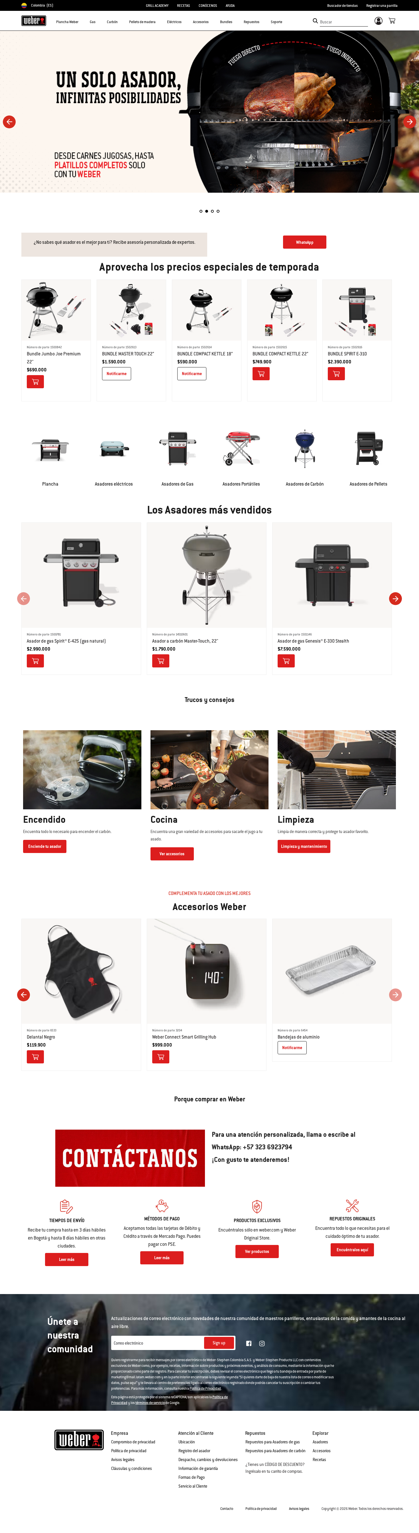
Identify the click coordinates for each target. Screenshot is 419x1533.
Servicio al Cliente (192, 1486)
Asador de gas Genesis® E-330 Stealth (313, 641)
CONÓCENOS (208, 5)
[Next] (409, 121)
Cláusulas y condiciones (131, 1468)
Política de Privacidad (205, 1388)
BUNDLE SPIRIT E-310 (347, 354)
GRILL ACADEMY (157, 5)
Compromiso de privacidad (133, 1442)
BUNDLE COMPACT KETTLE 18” (205, 354)
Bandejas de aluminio (299, 1037)
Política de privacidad (129, 1450)
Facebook (248, 1343)
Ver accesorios (172, 853)
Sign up (219, 1342)
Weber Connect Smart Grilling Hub (184, 1037)
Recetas (319, 1459)
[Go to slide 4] (218, 211)
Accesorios (322, 1450)
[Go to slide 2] (206, 211)
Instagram (262, 1343)
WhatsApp (305, 242)
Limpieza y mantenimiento (304, 846)
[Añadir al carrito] (35, 381)
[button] (82, 21)
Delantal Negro (41, 1037)
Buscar (326, 22)
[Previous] (9, 121)
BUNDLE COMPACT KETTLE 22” (280, 354)
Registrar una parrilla (382, 5)
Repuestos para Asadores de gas (272, 1442)
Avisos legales (123, 1459)
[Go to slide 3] (212, 211)
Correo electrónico (128, 1343)
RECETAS (183, 5)
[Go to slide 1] (201, 211)
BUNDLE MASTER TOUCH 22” (128, 354)
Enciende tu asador (44, 846)
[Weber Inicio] (33, 20)
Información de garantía (198, 1468)
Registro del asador (194, 1450)
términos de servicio (150, 1403)
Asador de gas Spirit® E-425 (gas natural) (66, 641)
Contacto (226, 1508)
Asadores (320, 1442)
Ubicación (186, 1442)
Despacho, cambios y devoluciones (208, 1459)
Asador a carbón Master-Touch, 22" (185, 641)
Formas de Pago (191, 1477)
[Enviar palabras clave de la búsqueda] (315, 20)
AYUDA (230, 5)
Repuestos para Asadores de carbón (275, 1450)
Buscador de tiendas (342, 5)
